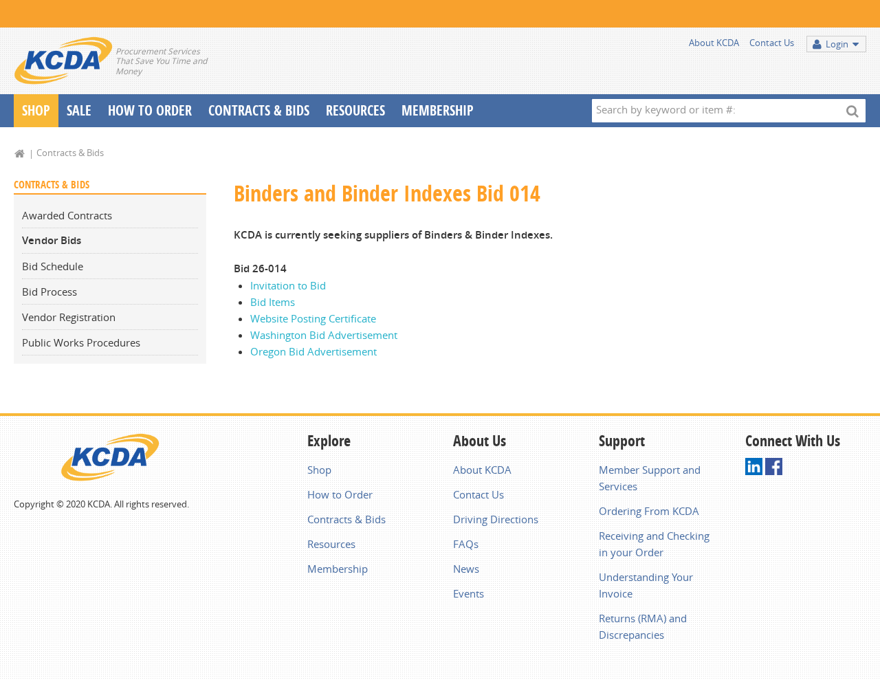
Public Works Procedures (81, 342)
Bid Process (49, 291)
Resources (355, 110)
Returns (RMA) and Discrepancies (643, 626)
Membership (438, 110)
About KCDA (714, 42)
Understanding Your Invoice (646, 585)
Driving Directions (495, 519)
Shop (36, 110)
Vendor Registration (69, 317)
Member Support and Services (650, 478)
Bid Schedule (52, 266)
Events (468, 593)
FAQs (465, 544)
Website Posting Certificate (313, 318)
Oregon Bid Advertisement (313, 351)
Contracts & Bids (258, 110)
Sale (79, 110)
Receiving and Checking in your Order (654, 544)
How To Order (150, 110)
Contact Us (771, 42)
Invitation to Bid (288, 285)
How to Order (340, 494)
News (466, 568)
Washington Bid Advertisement (323, 335)
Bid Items (272, 302)
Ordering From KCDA (649, 511)
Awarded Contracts (67, 215)
